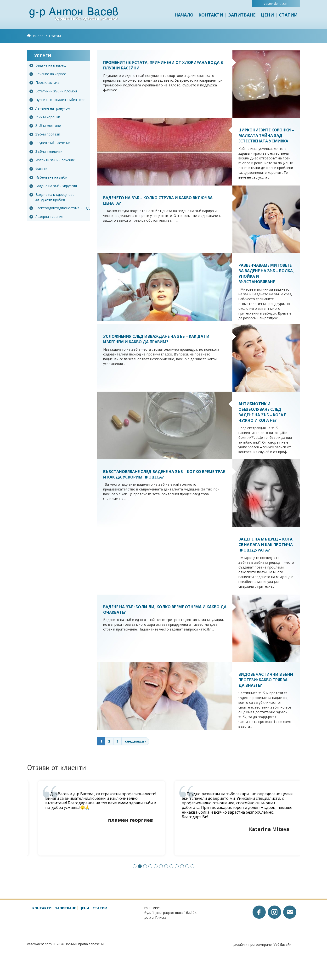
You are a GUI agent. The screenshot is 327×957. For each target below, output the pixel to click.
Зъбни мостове (48, 125)
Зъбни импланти (48, 151)
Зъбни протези (47, 134)
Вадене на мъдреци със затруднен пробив (54, 197)
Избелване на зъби (51, 177)
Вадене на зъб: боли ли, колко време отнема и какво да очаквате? (164, 609)
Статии (288, 15)
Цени (267, 15)
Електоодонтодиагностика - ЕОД (62, 208)
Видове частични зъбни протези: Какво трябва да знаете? (265, 680)
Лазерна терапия (49, 216)
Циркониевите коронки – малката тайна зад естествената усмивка (266, 135)
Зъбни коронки (47, 117)
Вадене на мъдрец (50, 65)
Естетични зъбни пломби (56, 91)
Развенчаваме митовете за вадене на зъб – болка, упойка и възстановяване (266, 273)
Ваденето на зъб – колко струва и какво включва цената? (158, 200)
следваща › (135, 741)
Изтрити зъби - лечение (55, 160)
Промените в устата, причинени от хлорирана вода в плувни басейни (163, 65)
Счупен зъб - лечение (53, 143)
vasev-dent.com (276, 3)
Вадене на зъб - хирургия (56, 186)
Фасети (41, 168)
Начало (184, 15)
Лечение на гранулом (52, 108)
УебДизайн (282, 944)
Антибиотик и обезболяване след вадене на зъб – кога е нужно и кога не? (262, 412)
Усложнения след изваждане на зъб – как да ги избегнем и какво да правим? (156, 339)
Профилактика (47, 82)
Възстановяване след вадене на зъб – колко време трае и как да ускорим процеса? (164, 474)
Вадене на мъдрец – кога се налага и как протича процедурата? (265, 544)
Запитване (242, 15)
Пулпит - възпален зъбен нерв (60, 99)
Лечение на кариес (50, 74)
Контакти (210, 15)
